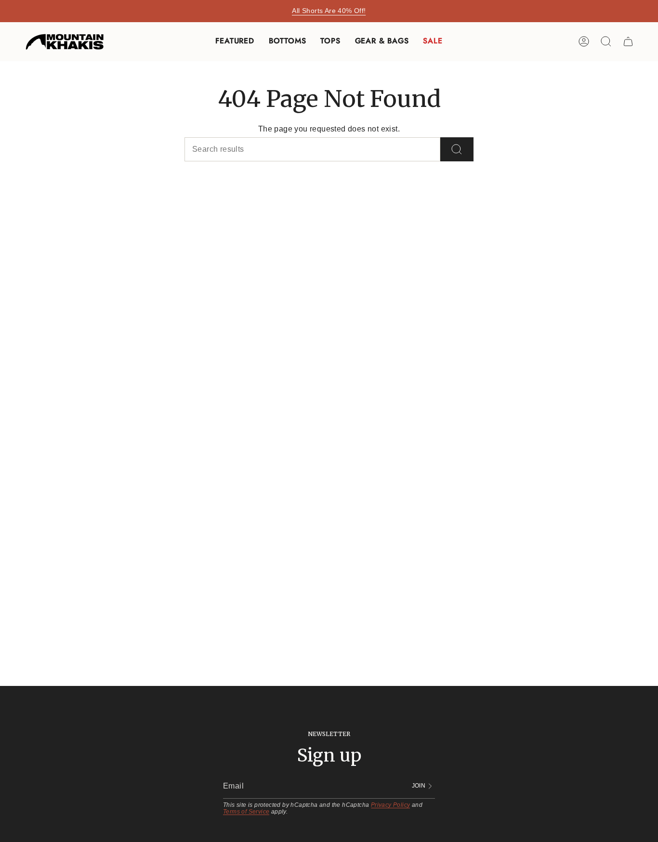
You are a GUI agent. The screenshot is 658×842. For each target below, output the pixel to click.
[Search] (457, 149)
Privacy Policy (390, 805)
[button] (234, 41)
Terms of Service (246, 811)
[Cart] (628, 41)
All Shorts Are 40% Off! (329, 10)
